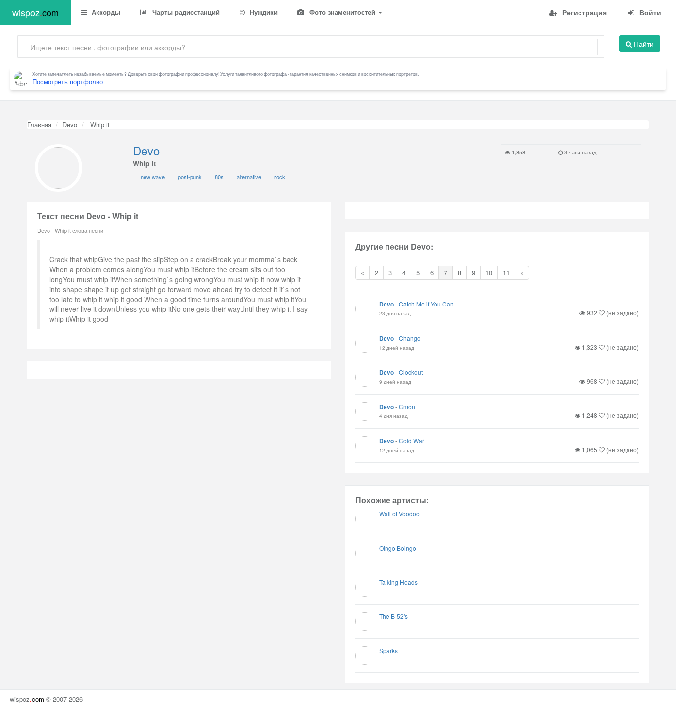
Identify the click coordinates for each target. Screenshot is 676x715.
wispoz (35, 12)
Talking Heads (398, 582)
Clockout (411, 372)
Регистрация (583, 12)
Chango (410, 338)
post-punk (190, 177)
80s (219, 177)
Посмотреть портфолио (67, 81)
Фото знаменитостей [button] (342, 12)
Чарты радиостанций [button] (185, 12)
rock (279, 177)
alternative (249, 177)
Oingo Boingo (397, 548)
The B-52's (393, 616)
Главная (39, 124)
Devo (69, 124)
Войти (649, 12)
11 (506, 272)
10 (488, 272)
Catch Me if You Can (426, 304)
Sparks (388, 650)
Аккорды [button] (105, 12)
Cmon (407, 406)
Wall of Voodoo (399, 514)
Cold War (411, 440)
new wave (153, 177)
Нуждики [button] (263, 12)
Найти (643, 44)
